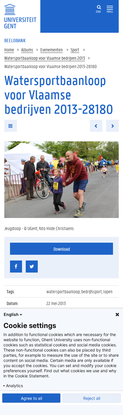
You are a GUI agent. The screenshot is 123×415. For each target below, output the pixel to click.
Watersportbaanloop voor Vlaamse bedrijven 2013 (44, 58)
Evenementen (51, 50)
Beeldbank (14, 40)
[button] (110, 7)
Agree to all (31, 398)
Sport (75, 50)
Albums (27, 50)
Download (61, 249)
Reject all (91, 398)
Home (9, 50)
